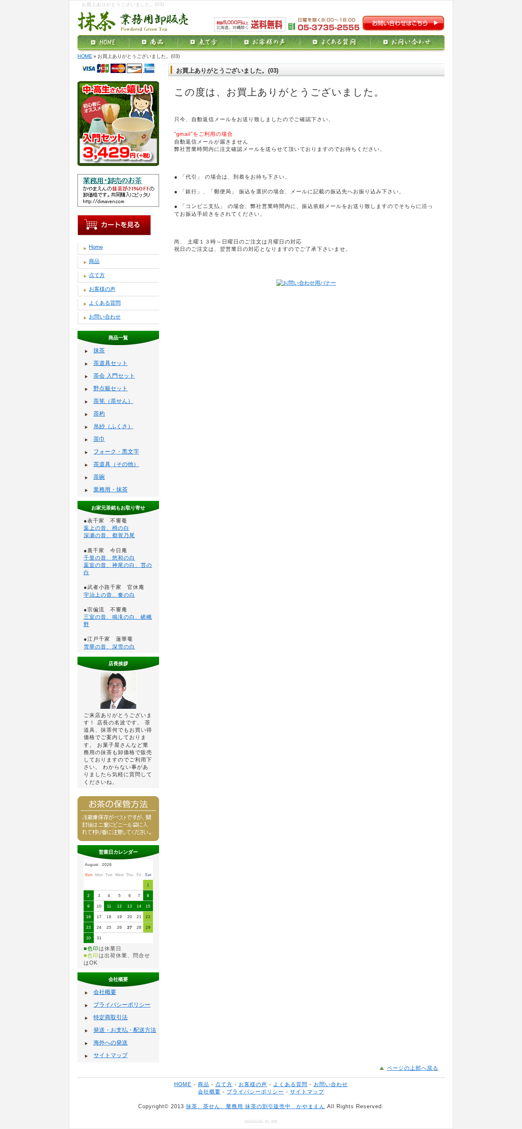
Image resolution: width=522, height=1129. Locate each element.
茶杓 (99, 413)
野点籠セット (110, 388)
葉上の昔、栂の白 (106, 528)
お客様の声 (102, 289)
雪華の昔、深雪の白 (109, 647)
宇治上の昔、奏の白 (109, 595)
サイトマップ (110, 1055)
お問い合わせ (105, 317)
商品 (94, 261)
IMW (274, 1120)
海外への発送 (110, 1042)
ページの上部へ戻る (412, 1068)
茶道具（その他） (116, 464)
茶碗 (99, 477)
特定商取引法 (110, 1017)
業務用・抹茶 (110, 489)
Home (96, 247)
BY (267, 1120)
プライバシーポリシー (121, 1004)
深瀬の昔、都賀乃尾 (109, 535)
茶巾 (99, 439)
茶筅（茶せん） (113, 401)
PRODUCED (254, 1120)
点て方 (97, 275)
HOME (84, 56)
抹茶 (99, 350)
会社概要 (104, 992)
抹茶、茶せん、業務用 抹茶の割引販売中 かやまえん (255, 1106)
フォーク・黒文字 (116, 451)
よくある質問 (105, 303)
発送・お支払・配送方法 (124, 1030)
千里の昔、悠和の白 (109, 558)
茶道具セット (110, 363)
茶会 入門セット (114, 375)
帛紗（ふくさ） (113, 426)
